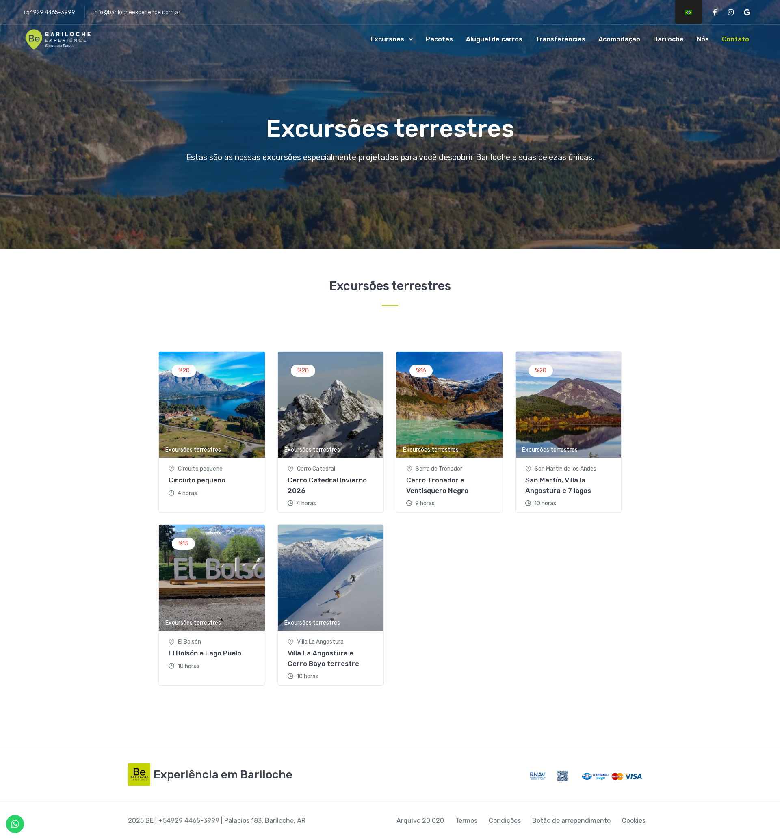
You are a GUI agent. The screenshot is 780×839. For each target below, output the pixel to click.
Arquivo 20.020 (420, 820)
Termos (466, 820)
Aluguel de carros (494, 39)
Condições (505, 820)
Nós (703, 39)
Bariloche (668, 39)
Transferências (560, 39)
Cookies (634, 820)
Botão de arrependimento (571, 820)
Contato (735, 39)
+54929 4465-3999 (49, 12)
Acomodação (619, 39)
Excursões (387, 39)
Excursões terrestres (193, 449)
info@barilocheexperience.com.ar (136, 12)
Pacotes (439, 39)
